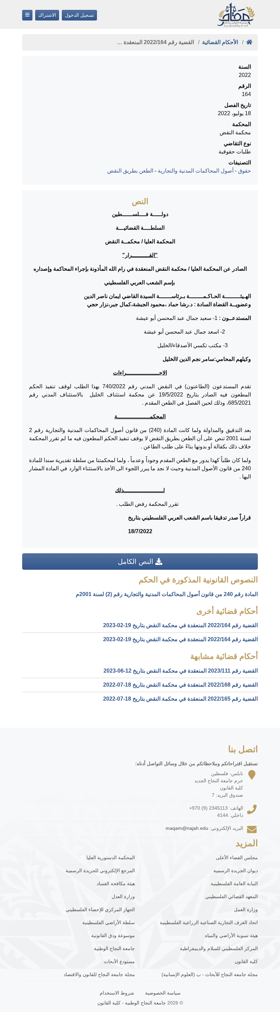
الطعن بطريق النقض (130, 171)
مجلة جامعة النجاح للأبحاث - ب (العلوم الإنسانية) (210, 974)
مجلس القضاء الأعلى (237, 857)
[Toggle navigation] (27, 15)
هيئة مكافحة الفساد (116, 883)
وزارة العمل (246, 909)
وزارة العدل (123, 896)
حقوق (244, 171)
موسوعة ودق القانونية (113, 935)
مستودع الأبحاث (119, 961)
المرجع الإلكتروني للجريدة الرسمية (100, 870)
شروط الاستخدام (117, 993)
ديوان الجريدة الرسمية (235, 870)
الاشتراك (47, 15)
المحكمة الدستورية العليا (110, 857)
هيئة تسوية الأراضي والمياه (231, 935)
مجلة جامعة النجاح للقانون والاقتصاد (99, 974)
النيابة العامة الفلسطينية (234, 883)
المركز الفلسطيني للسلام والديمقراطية (219, 948)
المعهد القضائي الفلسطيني (231, 896)
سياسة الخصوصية (163, 993)
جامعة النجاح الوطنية (114, 948)
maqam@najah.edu (187, 828)
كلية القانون (246, 961)
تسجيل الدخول (79, 15)
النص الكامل (136, 561)
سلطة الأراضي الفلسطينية (108, 922)
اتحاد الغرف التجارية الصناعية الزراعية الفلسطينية (209, 922)
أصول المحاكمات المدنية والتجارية (196, 171)
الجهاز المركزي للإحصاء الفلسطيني (100, 909)
